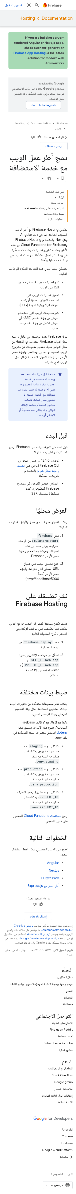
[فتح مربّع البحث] (36, 5)
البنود (70, 1174)
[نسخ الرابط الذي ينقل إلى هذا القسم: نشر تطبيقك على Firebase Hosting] (63, 612)
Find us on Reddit (61, 1029)
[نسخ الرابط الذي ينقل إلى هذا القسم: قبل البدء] (41, 435)
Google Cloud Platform (57, 1150)
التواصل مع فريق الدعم (60, 1068)
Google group (63, 1082)
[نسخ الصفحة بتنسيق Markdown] (49, 178)
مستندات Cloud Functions (42, 816)
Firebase (62, 123)
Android (67, 1129)
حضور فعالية (66, 1050)
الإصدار (58, 128)
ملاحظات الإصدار (63, 1089)
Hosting (27, 18)
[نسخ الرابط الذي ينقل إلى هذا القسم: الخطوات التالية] (25, 838)
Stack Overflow (62, 1075)
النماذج (69, 991)
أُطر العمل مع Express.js (43, 886)
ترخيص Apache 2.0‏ (38, 934)
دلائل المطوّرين (65, 977)
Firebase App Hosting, (30, 53)
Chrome (67, 1136)
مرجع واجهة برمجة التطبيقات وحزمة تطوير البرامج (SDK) (41, 984)
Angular (53, 863)
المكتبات (68, 997)
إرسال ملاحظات (53, 146)
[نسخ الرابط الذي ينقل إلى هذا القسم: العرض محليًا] (32, 511)
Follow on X (65, 1036)
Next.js (54, 870)
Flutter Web (50, 878)
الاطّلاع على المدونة (62, 1023)
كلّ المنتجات (66, 1157)
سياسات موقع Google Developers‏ (39, 938)
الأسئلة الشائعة (65, 1102)
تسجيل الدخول (13, 5)
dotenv (62, 732)
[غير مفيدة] (33, 137)
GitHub (68, 1004)
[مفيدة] (39, 137)
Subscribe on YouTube (58, 1043)
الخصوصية (57, 1174)
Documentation (57, 18)
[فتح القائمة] (67, 5)
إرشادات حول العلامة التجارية (57, 1095)
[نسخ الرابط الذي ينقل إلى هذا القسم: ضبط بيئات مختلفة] (16, 692)
